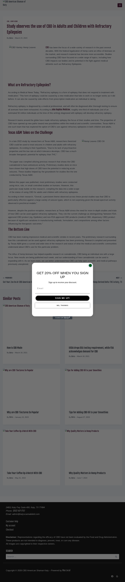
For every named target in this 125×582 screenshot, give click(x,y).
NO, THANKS (62, 305)
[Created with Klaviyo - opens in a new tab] (62, 317)
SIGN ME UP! (62, 298)
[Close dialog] (90, 265)
